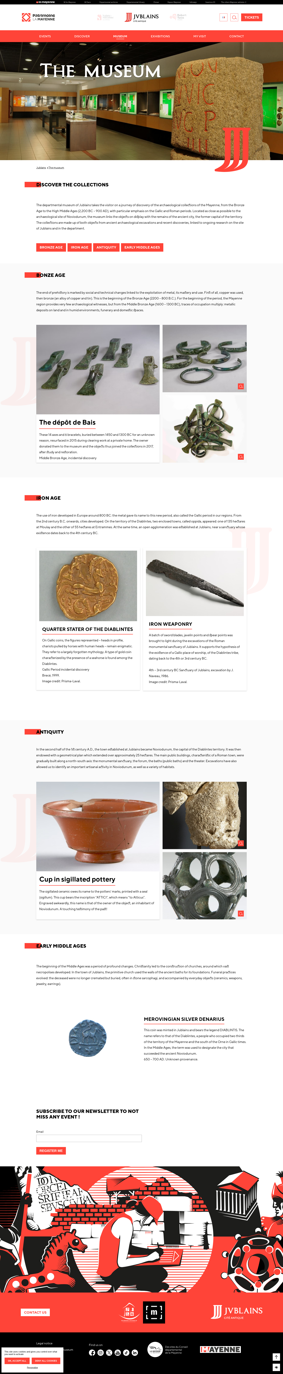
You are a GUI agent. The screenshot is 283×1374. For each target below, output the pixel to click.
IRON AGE (79, 247)
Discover (82, 36)
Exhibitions (160, 36)
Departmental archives (108, 2)
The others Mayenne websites (233, 2)
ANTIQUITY (106, 247)
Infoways (193, 2)
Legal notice (44, 1343)
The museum (56, 167)
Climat (156, 2)
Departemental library (136, 2)
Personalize (32, 1367)
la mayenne (47, 2)
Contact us (35, 1312)
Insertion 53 (210, 2)
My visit (199, 36)
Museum (120, 36)
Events (45, 36)
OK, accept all (17, 1361)
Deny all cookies (46, 1361)
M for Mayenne (70, 2)
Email (40, 1131)
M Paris (87, 2)
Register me (53, 1152)
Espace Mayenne (174, 2)
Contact (236, 36)
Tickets (252, 17)
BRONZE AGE (51, 247)
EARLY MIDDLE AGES (142, 247)
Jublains (41, 167)
